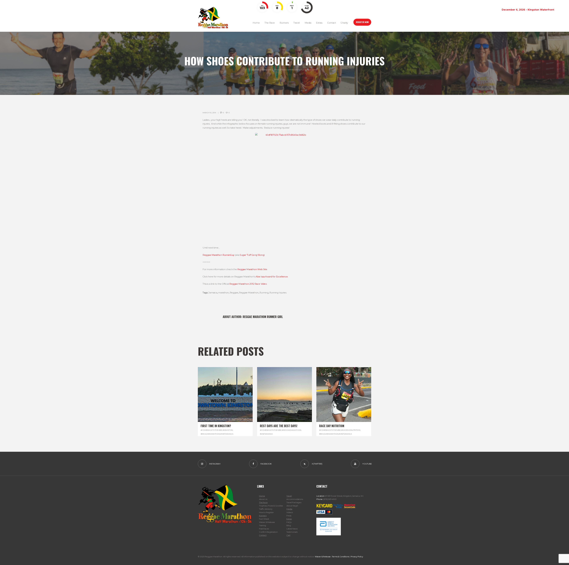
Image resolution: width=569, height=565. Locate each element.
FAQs (288, 522)
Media (289, 509)
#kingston (228, 430)
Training (262, 525)
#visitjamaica (226, 434)
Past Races (264, 528)
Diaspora (266, 69)
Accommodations (294, 499)
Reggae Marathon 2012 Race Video (248, 283)
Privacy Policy (357, 556)
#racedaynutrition (350, 430)
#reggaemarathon (210, 434)
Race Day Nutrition (331, 426)
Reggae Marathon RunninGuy (218, 255)
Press (288, 515)
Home (255, 69)
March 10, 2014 (209, 112)
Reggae (234, 292)
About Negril (292, 506)
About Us (263, 499)
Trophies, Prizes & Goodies (271, 506)
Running (263, 292)
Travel (289, 496)
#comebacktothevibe (211, 430)
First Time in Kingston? (216, 426)
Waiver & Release (267, 522)
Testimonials (291, 532)
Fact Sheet (264, 519)
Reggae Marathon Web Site (252, 269)
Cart (288, 535)
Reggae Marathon (248, 292)
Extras (289, 519)
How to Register (266, 512)
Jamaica (212, 292)
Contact (262, 535)
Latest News (292, 528)
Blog (288, 525)
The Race (263, 502)
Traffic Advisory (265, 509)
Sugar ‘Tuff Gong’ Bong (252, 255)
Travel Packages (293, 502)
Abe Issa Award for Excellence (272, 276)
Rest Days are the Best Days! (278, 426)
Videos (289, 512)
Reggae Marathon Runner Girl (263, 316)
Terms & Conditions (340, 556)
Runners (262, 515)
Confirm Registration (268, 532)
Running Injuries (277, 292)
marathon (223, 292)
